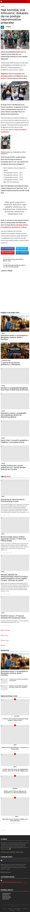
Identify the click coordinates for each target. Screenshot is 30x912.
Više (28, 512)
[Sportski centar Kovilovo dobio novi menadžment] (15, 806)
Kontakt (18, 910)
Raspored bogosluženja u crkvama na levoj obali (15, 748)
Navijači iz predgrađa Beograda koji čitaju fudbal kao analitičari (14, 389)
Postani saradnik (6, 893)
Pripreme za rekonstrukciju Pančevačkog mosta (13, 500)
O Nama (4, 908)
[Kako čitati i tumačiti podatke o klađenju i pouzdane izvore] (15, 428)
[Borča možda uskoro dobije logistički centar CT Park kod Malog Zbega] (15, 525)
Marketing (12, 910)
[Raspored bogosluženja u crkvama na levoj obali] (15, 734)
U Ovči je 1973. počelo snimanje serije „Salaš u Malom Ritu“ (15, 719)
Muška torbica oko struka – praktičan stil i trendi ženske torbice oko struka (13, 467)
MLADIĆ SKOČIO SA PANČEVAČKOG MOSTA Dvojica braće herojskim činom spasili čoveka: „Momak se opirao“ (14, 577)
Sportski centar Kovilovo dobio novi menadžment (15, 820)
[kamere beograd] (5, 630)
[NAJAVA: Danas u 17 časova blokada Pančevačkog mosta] (15, 604)
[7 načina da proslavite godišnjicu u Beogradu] (15, 351)
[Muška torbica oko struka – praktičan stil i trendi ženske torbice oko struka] (15, 454)
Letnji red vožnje (6, 896)
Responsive (16, 906)
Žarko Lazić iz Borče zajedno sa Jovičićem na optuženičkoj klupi (15, 792)
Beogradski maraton (19, 52)
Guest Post (25, 908)
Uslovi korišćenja (17, 908)
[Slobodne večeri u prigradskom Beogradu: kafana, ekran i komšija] (15, 323)
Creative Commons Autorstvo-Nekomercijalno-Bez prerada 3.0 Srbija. (14, 884)
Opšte (3, 333)
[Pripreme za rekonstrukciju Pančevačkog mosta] (15, 488)
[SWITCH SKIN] (29, 1)
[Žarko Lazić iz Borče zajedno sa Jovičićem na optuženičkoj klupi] (15, 782)
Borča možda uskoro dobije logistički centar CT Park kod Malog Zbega (13, 539)
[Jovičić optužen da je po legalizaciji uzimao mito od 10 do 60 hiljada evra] (15, 760)
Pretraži (27, 830)
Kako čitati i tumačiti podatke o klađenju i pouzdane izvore (15, 441)
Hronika (15, 788)
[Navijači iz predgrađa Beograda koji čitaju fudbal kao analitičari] (15, 376)
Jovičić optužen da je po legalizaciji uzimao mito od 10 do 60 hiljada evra (15, 770)
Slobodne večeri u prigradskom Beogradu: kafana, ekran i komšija (14, 337)
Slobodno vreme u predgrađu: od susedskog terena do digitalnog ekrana (14, 415)
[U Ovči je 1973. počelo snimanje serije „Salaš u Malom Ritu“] (15, 707)
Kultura (16, 716)
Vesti (9, 476)
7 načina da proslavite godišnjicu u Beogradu (10, 364)
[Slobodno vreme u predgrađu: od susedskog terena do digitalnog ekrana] (15, 401)
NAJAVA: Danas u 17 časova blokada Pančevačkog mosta (13, 617)
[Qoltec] (3, 645)
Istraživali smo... (6, 360)
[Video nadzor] (4, 635)
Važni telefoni (5, 899)
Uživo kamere (5, 894)
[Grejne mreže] (5, 640)
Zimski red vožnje (6, 897)
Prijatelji (10, 908)
